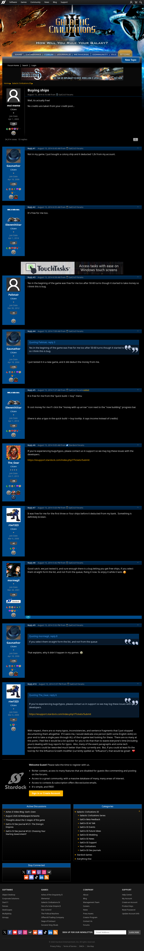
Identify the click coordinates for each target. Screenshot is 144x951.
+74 (13, 594)
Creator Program (90, 917)
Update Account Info (130, 913)
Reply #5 (31, 390)
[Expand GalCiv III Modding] (78, 835)
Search (25, 65)
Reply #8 (31, 562)
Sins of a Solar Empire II (51, 906)
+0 (13, 313)
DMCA (81, 946)
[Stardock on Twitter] (23, 872)
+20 (13, 123)
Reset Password (128, 909)
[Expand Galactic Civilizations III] (75, 812)
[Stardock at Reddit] (26, 877)
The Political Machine (50, 913)
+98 (13, 481)
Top (138, 148)
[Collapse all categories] (139, 811)
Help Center (127, 894)
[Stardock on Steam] (49, 872)
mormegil (13, 580)
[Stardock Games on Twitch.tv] (38, 872)
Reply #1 (31, 148)
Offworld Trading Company (52, 917)
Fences (5, 906)
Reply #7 (31, 507)
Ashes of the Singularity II (51, 894)
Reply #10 (32, 684)
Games (24, 2)
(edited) (86, 390)
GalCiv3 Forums (66, 94)
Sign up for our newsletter (77, 932)
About (85, 894)
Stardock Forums (76, 445)
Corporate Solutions (10, 898)
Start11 (5, 902)
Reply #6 (31, 445)
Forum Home (13, 65)
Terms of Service (69, 946)
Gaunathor (13, 165)
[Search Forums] (141, 2)
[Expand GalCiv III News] (78, 839)
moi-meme (13, 105)
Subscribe (134, 932)
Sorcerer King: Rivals (49, 925)
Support (64, 2)
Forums (86, 925)
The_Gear (13, 462)
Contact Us (87, 921)
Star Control (46, 909)
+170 (13, 184)
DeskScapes (7, 909)
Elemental (45, 898)
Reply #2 (31, 207)
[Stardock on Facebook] (28, 872)
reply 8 (53, 636)
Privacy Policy (55, 946)
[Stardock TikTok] (36, 877)
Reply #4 (31, 331)
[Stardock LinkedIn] (41, 877)
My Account (127, 898)
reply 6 (53, 695)
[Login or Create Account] (131, 2)
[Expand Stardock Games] (75, 855)
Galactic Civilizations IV (50, 902)
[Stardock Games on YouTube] (33, 872)
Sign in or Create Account (46, 793)
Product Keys (127, 906)
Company (88, 889)
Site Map (90, 946)
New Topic (130, 59)
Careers (86, 906)
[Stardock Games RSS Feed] (46, 877)
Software (13, 2)
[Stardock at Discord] (31, 877)
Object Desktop (8, 894)
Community (35, 2)
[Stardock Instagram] (44, 872)
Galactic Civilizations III (21, 83)
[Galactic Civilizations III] (72, 29)
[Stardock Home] (3, 2)
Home (6, 83)
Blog (55, 2)
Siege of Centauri (48, 921)
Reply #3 (31, 277)
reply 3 (51, 342)
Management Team (91, 902)
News (46, 2)
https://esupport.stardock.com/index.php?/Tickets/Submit (59, 460)
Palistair (13, 294)
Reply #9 (31, 625)
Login (34, 65)
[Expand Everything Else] (75, 859)
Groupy (5, 917)
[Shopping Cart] (136, 2)
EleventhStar (13, 224)
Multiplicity (7, 913)
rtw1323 (14, 525)
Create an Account (129, 902)
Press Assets (88, 913)
